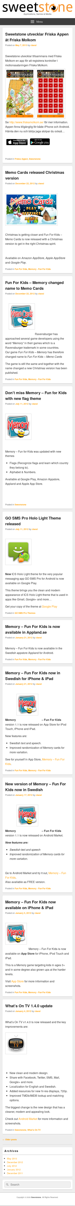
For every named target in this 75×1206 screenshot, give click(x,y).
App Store (17, 981)
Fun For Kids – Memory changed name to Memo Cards (34, 285)
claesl (33, 45)
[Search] (7, 1184)
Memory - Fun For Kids (39, 269)
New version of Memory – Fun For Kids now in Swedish (35, 786)
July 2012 (12, 1165)
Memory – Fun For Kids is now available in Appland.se (32, 629)
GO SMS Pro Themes (25, 613)
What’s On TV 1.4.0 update (28, 1005)
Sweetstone (35, 158)
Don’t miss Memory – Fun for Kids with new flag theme (36, 395)
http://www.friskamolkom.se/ (26, 122)
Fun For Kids (21, 269)
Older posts (10, 1139)
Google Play (49, 606)
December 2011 (15, 1173)
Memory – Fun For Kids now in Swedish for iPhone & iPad (32, 675)
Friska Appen (21, 158)
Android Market (27, 1119)
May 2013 (12, 1158)
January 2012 (14, 1169)
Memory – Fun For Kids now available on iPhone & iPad (30, 904)
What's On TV (34, 1129)
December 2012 (15, 1162)
